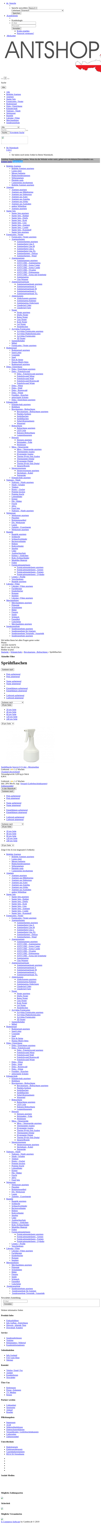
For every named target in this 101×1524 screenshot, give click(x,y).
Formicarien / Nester (14, 101)
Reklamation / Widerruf (16, 1343)
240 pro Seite (11, 719)
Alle (8, 92)
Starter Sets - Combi (20, 227)
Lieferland (16, 10)
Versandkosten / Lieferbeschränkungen (22, 1432)
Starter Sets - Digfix (20, 218)
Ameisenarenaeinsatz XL (27, 293)
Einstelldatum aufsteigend (17, 688)
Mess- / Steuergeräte (20, 447)
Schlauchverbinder (19, 539)
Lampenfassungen (24, 435)
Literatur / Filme (13, 118)
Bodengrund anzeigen (21, 350)
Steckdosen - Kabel (25, 473)
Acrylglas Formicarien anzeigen (30, 331)
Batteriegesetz (12, 1447)
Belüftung (16, 407)
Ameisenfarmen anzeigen (27, 241)
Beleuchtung (17, 426)
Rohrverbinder (18, 546)
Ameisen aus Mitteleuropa (22, 192)
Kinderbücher (17, 591)
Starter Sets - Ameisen (21, 225)
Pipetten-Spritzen (24, 414)
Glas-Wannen (22, 279)
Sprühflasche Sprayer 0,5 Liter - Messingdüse (20, 767)
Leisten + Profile (18, 577)
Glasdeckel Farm (24, 308)
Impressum (10, 1422)
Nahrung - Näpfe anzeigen (23, 482)
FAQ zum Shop (12, 1358)
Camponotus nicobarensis (22, 182)
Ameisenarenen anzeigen (27, 260)
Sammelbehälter (18, 341)
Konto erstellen (23, 31)
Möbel (14, 343)
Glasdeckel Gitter (24, 305)
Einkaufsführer (12, 1320)
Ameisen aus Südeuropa (22, 194)
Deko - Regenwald (19, 390)
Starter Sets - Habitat (20, 216)
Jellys (14, 506)
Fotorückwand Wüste (26, 383)
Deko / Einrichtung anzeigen (23, 369)
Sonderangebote (13, 123)
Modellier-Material (19, 560)
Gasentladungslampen (15, 1452)
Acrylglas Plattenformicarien (29, 334)
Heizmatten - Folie (24, 442)
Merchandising (12, 120)
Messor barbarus (18, 173)
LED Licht (21, 430)
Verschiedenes (17, 579)
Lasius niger (17, 171)
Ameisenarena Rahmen (26, 301)
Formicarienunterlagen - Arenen (30, 570)
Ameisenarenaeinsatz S (26, 286)
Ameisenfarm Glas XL (26, 251)
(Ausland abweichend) (10, 772)
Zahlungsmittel (12, 1436)
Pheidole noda (17, 180)
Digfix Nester (22, 315)
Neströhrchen (22, 326)
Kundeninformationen (15, 1345)
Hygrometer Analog (25, 454)
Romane (15, 593)
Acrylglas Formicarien (21, 329)
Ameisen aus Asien (19, 197)
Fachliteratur (17, 588)
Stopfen (15, 548)
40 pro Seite (11, 712)
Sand (14, 357)
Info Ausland (11, 1355)
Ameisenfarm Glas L (25, 249)
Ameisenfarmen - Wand (27, 256)
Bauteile (9, 115)
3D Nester (21, 338)
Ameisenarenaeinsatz (20, 282)
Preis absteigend (13, 676)
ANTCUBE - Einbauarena (28, 272)
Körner (14, 499)
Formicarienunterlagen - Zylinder (30, 574)
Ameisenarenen (18, 258)
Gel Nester (21, 324)
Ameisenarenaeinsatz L (26, 291)
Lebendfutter (17, 496)
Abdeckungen (17, 296)
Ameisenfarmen (18, 239)
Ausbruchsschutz (19, 553)
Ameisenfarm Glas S (25, 244)
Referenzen (11, 1388)
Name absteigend (13, 684)
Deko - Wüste (17, 393)
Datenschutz (17, 162)
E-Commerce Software (10, 1522)
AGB (8, 1425)
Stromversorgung (19, 468)
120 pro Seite (11, 717)
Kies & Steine (17, 360)
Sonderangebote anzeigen (22, 629)
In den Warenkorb (9, 789)
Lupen (14, 525)
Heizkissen (21, 444)
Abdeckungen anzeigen (26, 298)
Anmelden (8, 1304)
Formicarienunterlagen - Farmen (30, 572)
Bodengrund (11, 104)
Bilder (14, 610)
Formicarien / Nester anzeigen (24, 237)
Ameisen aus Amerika (21, 199)
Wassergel (21, 423)
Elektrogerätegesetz (14, 1449)
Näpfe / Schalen (18, 485)
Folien (14, 563)
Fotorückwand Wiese (25, 376)
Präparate (15, 605)
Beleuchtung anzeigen (26, 428)
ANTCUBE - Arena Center (28, 265)
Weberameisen (18, 178)
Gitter (14, 551)
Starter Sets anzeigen (20, 213)
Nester (14, 310)
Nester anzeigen (23, 312)
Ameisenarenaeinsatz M (27, 289)
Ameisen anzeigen (19, 190)
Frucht (14, 503)
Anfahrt (9, 1373)
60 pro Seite (11, 714)
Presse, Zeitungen (13, 1390)
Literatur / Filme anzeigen (22, 586)
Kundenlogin (12, 16)
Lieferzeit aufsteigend (15, 695)
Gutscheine (16, 622)
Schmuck (15, 617)
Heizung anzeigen (24, 440)
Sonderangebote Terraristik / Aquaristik (28, 633)
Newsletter (10, 1377)
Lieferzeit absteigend (15, 698)
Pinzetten (15, 518)
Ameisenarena (23, 277)
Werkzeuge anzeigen (20, 515)
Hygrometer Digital (25, 461)
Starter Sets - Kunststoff (21, 230)
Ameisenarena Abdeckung (28, 303)
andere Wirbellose (19, 206)
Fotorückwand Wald (25, 378)
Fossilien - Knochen (20, 395)
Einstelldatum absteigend (16, 691)
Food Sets (16, 508)
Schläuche (16, 537)
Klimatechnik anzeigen (21, 404)
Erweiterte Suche (17, 132)
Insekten (15, 596)
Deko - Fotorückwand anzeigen (30, 374)
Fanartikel (16, 619)
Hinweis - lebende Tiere (16, 1325)
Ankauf (9, 1410)
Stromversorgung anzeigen (28, 470)
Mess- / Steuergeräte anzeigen (29, 449)
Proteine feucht (18, 494)
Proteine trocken (18, 492)
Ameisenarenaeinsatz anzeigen (29, 284)
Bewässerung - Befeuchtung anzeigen (32, 411)
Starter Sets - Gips (19, 223)
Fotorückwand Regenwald (28, 381)
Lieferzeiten (11, 1434)
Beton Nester (22, 317)
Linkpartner (11, 1405)
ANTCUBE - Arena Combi (28, 267)
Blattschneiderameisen (21, 175)
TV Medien (11, 1392)
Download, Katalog (14, 1328)
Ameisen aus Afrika (20, 201)
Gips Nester (22, 319)
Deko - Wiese (17, 385)
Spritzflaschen (23, 416)
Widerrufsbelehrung (14, 1427)
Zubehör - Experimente (21, 527)
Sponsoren (10, 1407)
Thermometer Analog (26, 452)
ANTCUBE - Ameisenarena (29, 263)
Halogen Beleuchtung (26, 433)
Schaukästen (17, 607)
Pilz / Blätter (17, 501)
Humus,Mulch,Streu (20, 362)
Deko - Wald (17, 388)
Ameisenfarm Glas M (26, 246)
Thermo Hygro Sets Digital (28, 463)
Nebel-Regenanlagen (25, 421)
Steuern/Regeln (23, 466)
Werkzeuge (11, 113)
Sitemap (9, 1360)
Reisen (9, 1395)
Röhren (15, 544)
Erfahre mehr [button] (6, 162)
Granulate (16, 355)
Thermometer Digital (25, 459)
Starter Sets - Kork (19, 220)
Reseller (9, 1412)
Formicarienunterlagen (21, 565)
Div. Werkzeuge (18, 522)
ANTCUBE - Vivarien (26, 270)
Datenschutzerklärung (15, 1429)
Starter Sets (11, 99)
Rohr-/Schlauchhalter (20, 558)
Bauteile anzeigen (19, 534)
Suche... (5, 133)
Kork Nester (22, 322)
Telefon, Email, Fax (14, 1370)
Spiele (14, 614)
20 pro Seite (11, 709)
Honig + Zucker (18, 489)
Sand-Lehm (16, 352)
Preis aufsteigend (13, 674)
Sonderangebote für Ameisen (24, 631)
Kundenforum (12, 1375)
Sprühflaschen (23, 419)
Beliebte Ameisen (13, 94)
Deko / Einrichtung (14, 106)
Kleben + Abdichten (20, 555)
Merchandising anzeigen (22, 603)
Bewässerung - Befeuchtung (23, 409)
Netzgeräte (21, 475)
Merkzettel (11, 36)
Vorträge (9, 1340)
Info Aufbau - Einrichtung (17, 1323)
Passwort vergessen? (25, 33)
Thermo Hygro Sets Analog (28, 456)
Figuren (15, 612)
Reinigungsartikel (19, 520)
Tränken (15, 487)
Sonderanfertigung (14, 1338)
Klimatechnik (11, 108)
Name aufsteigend (13, 681)
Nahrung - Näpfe (13, 111)
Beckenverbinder (19, 541)
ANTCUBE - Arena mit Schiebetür (31, 275)
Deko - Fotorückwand (21, 371)
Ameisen (10, 97)
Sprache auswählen (20, 8)
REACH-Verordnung (15, 1454)
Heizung (15, 437)
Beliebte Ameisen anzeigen (23, 168)
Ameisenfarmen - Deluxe (27, 253)
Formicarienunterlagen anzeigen (30, 567)
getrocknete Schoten (20, 397)
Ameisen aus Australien (21, 204)
